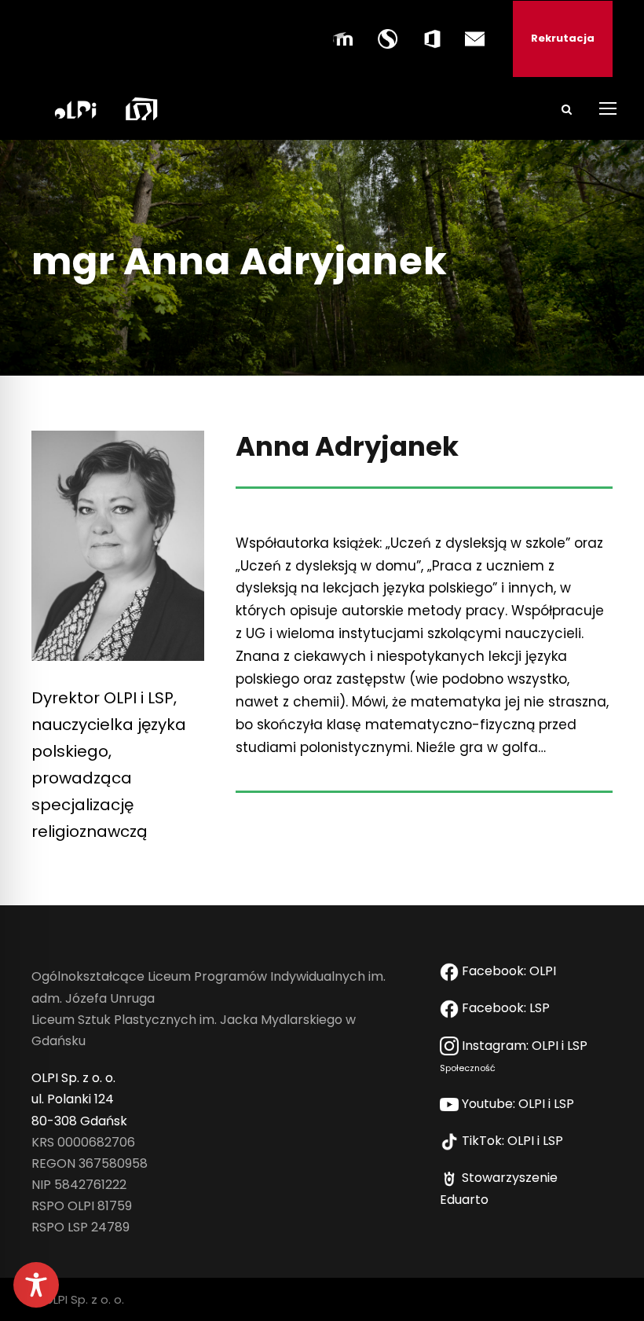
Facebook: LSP (507, 1008)
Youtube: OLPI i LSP (519, 1104)
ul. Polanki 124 (72, 1099)
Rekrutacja (563, 38)
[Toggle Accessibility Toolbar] (36, 1284)
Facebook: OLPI (509, 971)
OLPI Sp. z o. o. (73, 1078)
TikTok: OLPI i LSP (514, 1141)
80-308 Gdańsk (79, 1121)
